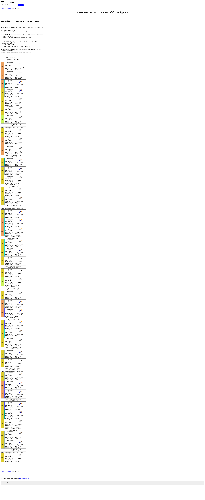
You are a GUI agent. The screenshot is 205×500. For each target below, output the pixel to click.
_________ (2, 1)
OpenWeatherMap (24, 478)
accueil (2, 8)
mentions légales (5, 475)
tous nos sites (5, 482)
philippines (8, 8)
